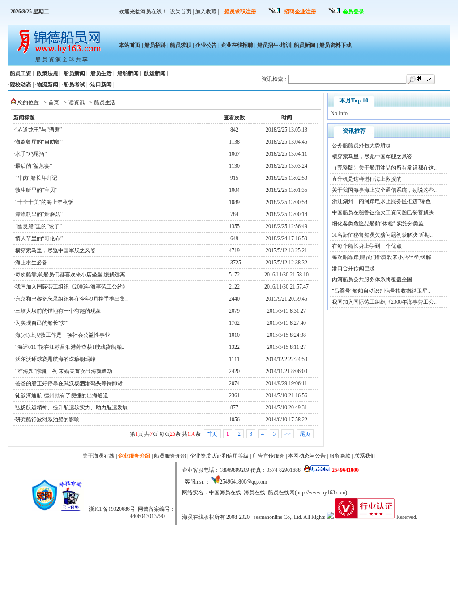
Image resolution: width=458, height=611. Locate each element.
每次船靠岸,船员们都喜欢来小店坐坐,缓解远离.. (71, 275)
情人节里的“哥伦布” (39, 238)
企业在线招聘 (237, 45)
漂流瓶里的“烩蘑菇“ (39, 214)
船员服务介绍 (170, 456)
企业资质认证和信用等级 (219, 456)
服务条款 (340, 456)
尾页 (305, 434)
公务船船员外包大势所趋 (361, 145)
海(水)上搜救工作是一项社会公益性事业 (62, 335)
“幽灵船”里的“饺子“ (38, 226)
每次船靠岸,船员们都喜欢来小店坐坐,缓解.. (383, 257)
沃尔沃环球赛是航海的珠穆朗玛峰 (55, 359)
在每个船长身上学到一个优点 (367, 246)
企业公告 (206, 45)
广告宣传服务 (268, 456)
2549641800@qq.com (243, 482)
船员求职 (180, 45)
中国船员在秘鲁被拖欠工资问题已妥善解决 (383, 212)
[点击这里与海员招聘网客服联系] (317, 470)
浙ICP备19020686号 (112, 509)
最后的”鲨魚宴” (33, 166)
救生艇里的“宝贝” (36, 190)
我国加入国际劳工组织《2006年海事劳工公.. (384, 302)
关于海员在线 (98, 456)
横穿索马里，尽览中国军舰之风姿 (55, 250)
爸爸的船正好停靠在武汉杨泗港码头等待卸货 (69, 383)
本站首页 (129, 45)
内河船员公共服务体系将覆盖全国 (372, 279)
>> (287, 434)
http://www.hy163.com (321, 492)
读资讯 (76, 102)
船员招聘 (155, 45)
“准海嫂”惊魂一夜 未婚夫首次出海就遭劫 (63, 371)
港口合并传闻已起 (353, 268)
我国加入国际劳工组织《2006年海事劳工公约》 (71, 287)
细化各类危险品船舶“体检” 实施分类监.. (379, 224)
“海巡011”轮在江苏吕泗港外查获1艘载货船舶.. (69, 347)
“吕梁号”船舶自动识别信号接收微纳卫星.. (381, 291)
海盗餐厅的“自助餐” (39, 142)
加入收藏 (205, 11)
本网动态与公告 (307, 456)
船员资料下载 (335, 45)
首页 (53, 102)
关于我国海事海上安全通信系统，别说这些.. (384, 190)
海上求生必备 (31, 262)
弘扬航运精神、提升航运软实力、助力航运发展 (71, 407)
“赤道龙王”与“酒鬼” (38, 130)
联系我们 (365, 456)
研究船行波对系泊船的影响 (47, 419)
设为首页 (180, 11)
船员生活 (104, 102)
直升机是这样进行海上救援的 (367, 179)
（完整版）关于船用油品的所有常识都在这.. (384, 168)
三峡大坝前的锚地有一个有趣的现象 (58, 311)
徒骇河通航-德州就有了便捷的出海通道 (61, 395)
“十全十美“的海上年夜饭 (44, 202)
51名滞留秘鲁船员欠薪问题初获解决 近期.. (382, 235)
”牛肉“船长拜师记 (36, 178)
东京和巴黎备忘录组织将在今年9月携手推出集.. (71, 299)
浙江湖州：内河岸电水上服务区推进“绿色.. (382, 201)
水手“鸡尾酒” (31, 154)
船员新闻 (304, 45)
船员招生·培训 (274, 45)
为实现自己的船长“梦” (41, 323)
